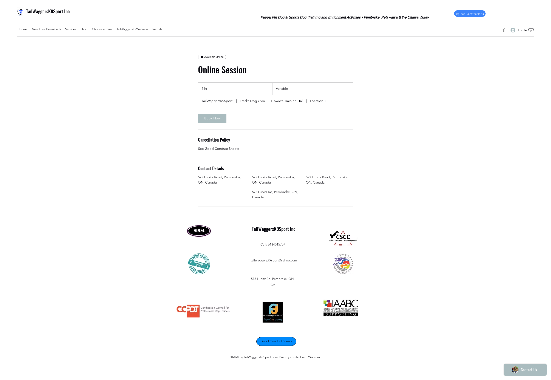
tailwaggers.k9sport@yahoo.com (274, 260)
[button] (531, 30)
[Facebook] (504, 30)
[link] (212, 118)
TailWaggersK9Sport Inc (48, 11)
